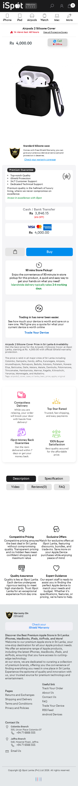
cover (22, 376)
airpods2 (15, 376)
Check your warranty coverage (40, 159)
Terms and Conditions (18, 703)
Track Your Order (52, 688)
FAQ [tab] (62, 487)
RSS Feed (47, 710)
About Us (48, 692)
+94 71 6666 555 (25, 733)
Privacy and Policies (17, 708)
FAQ (44, 701)
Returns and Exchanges (19, 695)
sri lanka (35, 376)
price (48, 376)
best (42, 376)
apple (54, 376)
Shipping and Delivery (18, 699)
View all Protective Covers (55, 32)
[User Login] (61, 7)
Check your (39, 626)
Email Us (16, 751)
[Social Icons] (37, 779)
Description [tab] (21, 478)
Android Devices (52, 714)
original (61, 376)
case (28, 376)
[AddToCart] (15, 252)
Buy (49, 251)
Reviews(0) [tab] (39, 487)
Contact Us (49, 697)
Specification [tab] (54, 478)
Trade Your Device (37, 333)
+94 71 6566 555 (25, 745)
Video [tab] (15, 487)
